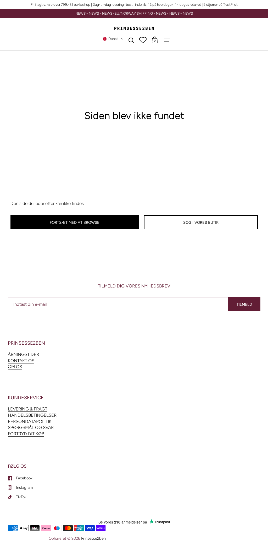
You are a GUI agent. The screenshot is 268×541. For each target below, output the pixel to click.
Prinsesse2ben (93, 538)
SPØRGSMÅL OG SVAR (31, 427)
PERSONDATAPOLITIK (30, 421)
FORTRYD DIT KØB (26, 433)
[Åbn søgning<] (131, 40)
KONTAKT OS (21, 360)
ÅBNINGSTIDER (23, 354)
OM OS (15, 366)
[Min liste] (143, 40)
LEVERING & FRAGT (27, 408)
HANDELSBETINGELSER (32, 415)
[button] (113, 39)
